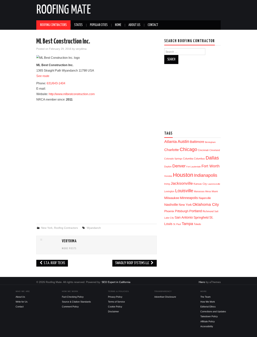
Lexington (169, 191)
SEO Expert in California (116, 282)
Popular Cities (99, 25)
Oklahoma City (205, 204)
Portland (195, 211)
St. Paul (177, 224)
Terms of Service (116, 301)
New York (46, 227)
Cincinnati (203, 150)
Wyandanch (94, 227)
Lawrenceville (214, 184)
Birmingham (210, 142)
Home (118, 25)
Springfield (201, 217)
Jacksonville (182, 183)
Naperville (205, 198)
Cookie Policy (115, 306)
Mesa (208, 191)
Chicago (188, 149)
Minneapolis (189, 198)
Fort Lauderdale (193, 166)
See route (42, 76)
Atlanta (170, 141)
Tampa (187, 224)
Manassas (199, 191)
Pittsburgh (182, 211)
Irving (167, 184)
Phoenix (169, 211)
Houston (183, 175)
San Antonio (184, 217)
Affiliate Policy (207, 321)
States (78, 25)
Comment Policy (70, 306)
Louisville (184, 190)
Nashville (171, 205)
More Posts (69, 248)
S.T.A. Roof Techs (54, 263)
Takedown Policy (209, 316)
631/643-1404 (56, 83)
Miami (215, 191)
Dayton (168, 166)
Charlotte (171, 150)
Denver (179, 166)
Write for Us (21, 301)
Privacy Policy (115, 297)
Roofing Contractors (53, 25)
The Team (205, 297)
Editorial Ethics (208, 306)
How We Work (207, 301)
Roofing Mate (63, 10)
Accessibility (206, 326)
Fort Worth (210, 166)
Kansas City (200, 183)
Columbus (199, 158)
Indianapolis (205, 175)
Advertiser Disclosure (165, 297)
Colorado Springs (173, 158)
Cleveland (214, 150)
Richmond (208, 211)
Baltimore (197, 142)
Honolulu (168, 176)
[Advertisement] (96, 190)
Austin (183, 141)
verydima (81, 48)
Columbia (188, 158)
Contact (153, 25)
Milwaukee (171, 198)
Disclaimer (113, 311)
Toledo (197, 224)
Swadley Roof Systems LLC (132, 263)
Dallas (212, 157)
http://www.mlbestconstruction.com (72, 94)
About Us (134, 25)
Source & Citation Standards (76, 301)
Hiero (202, 282)
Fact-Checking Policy (73, 297)
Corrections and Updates (213, 311)
